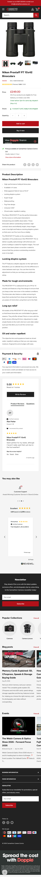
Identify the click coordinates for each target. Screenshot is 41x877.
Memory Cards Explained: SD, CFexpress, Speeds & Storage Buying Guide (17, 674)
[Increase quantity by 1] (24, 115)
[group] (20, 384)
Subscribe (20, 604)
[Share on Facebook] (24, 164)
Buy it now (20, 131)
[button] (20, 84)
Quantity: (5, 115)
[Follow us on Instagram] (7, 822)
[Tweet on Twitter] (33, 164)
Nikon (4, 81)
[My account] (32, 9)
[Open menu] (3, 9)
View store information (13, 157)
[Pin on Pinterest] (29, 164)
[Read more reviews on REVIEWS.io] (27, 564)
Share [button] (16, 454)
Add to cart (20, 124)
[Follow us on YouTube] (12, 822)
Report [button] (12, 454)
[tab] (17, 404)
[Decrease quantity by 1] (12, 115)
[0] (37, 9)
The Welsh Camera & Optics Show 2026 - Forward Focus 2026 (16, 742)
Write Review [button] (20, 394)
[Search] (36, 15)
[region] (20, 537)
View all (36, 618)
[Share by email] (37, 164)
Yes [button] (8, 454)
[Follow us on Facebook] (3, 822)
